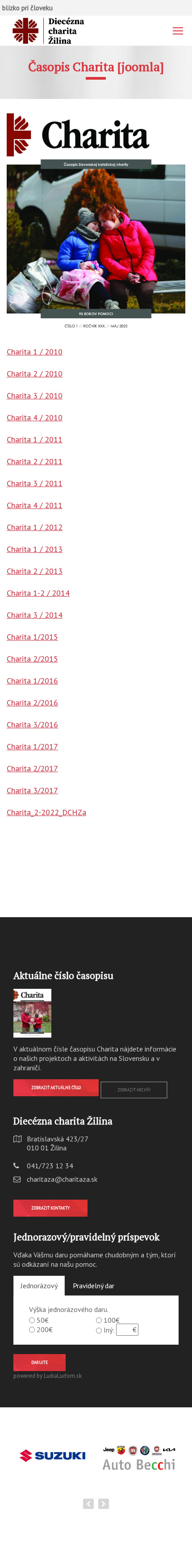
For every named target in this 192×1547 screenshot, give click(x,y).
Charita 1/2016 (32, 680)
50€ (43, 1320)
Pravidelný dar (93, 1285)
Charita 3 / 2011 (35, 483)
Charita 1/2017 (32, 746)
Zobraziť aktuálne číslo (56, 1087)
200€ (45, 1329)
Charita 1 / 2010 (35, 351)
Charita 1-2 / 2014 (38, 593)
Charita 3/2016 (32, 724)
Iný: (109, 1329)
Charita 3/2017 (32, 790)
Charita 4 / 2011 (35, 505)
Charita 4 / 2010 (35, 417)
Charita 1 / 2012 (35, 527)
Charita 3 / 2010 (35, 395)
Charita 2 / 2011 (35, 461)
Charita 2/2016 (32, 702)
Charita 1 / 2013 (35, 549)
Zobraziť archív (133, 1089)
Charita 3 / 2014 (35, 615)
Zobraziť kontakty (50, 1207)
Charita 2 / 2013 (35, 571)
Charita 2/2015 (32, 659)
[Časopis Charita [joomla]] (96, 221)
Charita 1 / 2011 (35, 439)
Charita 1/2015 (32, 637)
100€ (112, 1320)
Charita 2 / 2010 (35, 373)
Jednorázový (39, 1285)
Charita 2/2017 (32, 768)
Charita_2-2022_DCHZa (46, 812)
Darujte (39, 1362)
